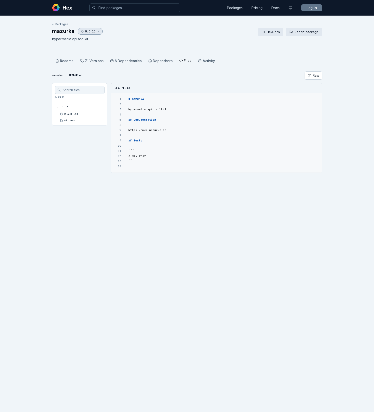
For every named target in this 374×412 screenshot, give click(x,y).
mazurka (63, 31)
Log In (311, 8)
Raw (316, 75)
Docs (275, 8)
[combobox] (134, 7)
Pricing (257, 8)
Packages (235, 8)
